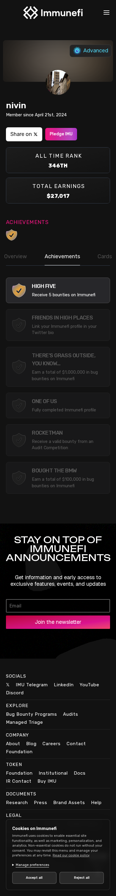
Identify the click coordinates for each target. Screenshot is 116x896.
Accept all (33, 878)
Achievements (62, 256)
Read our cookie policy (71, 855)
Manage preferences (32, 865)
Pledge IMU (61, 134)
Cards (105, 256)
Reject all (78, 878)
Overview (15, 256)
